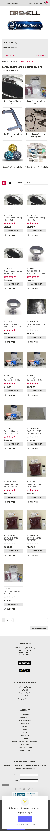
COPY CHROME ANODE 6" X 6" (11, 485)
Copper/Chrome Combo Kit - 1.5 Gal (12, 379)
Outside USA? (25, 735)
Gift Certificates (25, 687)
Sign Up (39, 3)
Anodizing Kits (25, 718)
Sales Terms (25, 744)
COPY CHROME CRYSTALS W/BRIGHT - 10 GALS (13, 539)
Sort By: (19, 183)
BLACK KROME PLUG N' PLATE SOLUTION (13, 325)
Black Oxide (25, 723)
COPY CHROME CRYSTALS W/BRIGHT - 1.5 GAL (36, 485)
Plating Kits (25, 715)
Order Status (25, 696)
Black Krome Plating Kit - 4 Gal (13, 272)
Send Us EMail (24, 655)
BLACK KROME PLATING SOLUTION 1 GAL (36, 272)
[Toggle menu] (3, 4)
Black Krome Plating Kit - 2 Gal (36, 219)
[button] (25, 25)
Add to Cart (13, 231)
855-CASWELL (12, 3)
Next (43, 620)
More (25, 732)
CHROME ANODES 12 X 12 (36, 325)
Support (25, 738)
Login (31, 3)
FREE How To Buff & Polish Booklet (25, 741)
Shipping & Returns (25, 699)
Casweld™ (25, 729)
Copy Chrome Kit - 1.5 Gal (12, 592)
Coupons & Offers (25, 747)
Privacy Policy (25, 750)
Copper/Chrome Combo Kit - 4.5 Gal (12, 432)
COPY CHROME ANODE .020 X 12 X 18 (35, 432)
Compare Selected (39, 628)
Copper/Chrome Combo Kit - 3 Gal (35, 379)
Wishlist (25, 690)
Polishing (25, 726)
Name (16, 775)
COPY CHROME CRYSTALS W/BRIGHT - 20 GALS (36, 539)
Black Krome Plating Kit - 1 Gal (13, 219)
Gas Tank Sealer (25, 720)
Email (16, 781)
